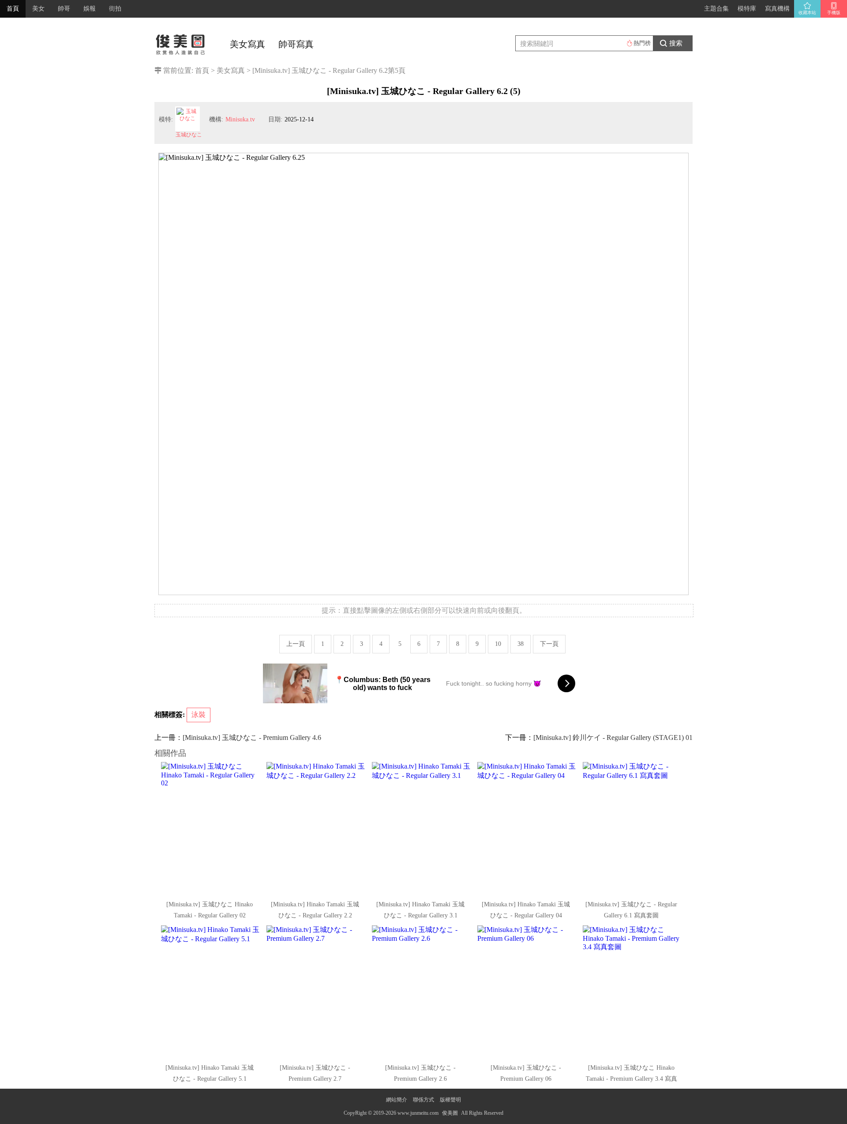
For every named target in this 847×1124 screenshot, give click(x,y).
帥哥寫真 (296, 44)
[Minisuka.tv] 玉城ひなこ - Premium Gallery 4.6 (252, 737)
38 (520, 644)
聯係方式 (423, 1100)
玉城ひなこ (189, 135)
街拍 (115, 8)
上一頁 (295, 644)
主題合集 (716, 8)
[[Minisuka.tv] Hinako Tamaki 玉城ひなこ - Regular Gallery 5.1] (210, 991)
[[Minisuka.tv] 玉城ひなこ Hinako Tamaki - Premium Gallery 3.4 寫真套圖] (632, 991)
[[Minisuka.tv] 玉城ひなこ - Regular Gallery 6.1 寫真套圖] (632, 828)
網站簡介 (396, 1100)
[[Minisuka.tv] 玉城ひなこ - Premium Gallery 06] (526, 991)
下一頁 (549, 644)
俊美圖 (450, 1113)
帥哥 (64, 8)
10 (498, 644)
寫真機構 (777, 8)
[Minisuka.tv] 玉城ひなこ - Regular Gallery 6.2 (320, 70)
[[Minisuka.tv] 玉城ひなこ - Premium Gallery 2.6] (421, 991)
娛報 (89, 8)
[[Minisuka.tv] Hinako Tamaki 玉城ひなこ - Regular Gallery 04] (526, 828)
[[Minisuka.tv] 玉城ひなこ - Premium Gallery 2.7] (315, 991)
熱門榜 (642, 43)
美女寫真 (247, 44)
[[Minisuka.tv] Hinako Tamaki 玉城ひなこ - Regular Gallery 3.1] (421, 828)
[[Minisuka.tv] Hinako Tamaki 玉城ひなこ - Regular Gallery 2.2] (315, 828)
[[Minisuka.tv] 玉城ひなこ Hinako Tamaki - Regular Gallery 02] (210, 828)
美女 (38, 8)
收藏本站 (807, 12)
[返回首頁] (180, 42)
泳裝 (198, 714)
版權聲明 (450, 1100)
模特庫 (747, 8)
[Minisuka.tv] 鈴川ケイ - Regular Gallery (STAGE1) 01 (613, 737)
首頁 (13, 8)
